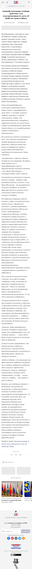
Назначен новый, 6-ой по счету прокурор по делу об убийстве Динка (15, 443)
